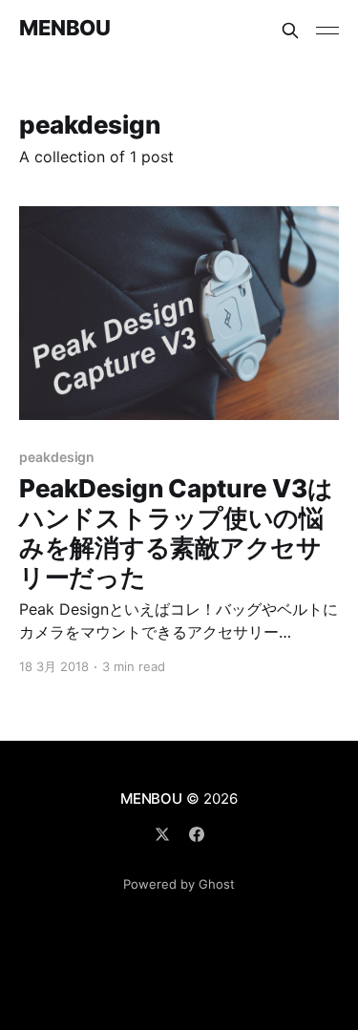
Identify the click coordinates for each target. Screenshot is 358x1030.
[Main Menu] (327, 30)
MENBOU (64, 28)
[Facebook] (196, 834)
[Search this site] (290, 30)
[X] (162, 834)
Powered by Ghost (179, 884)
